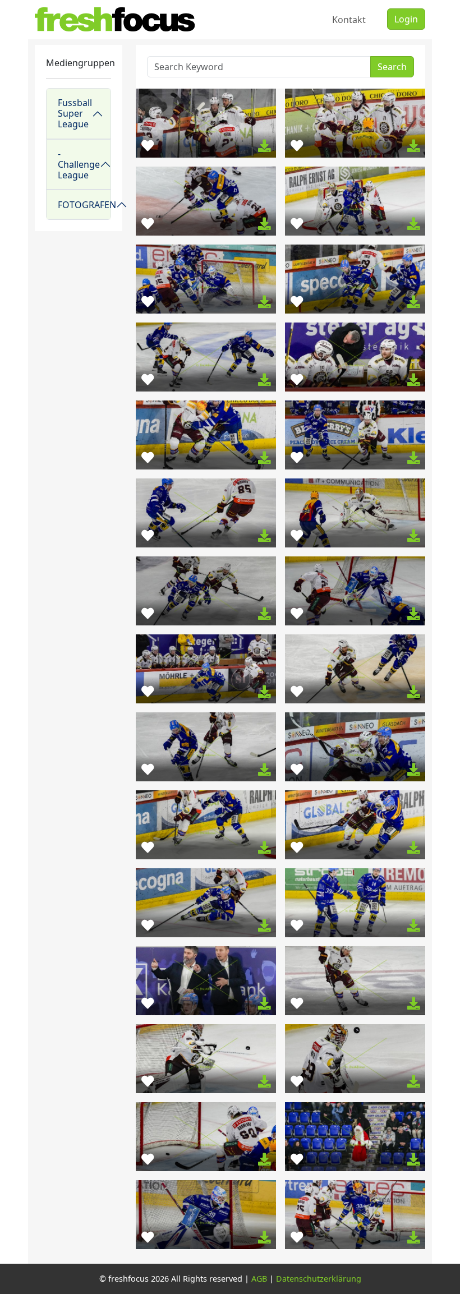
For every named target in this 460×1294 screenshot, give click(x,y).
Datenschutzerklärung (318, 1278)
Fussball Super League (75, 113)
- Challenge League (79, 164)
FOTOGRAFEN (84, 205)
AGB (259, 1278)
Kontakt (349, 19)
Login (406, 19)
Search (392, 67)
